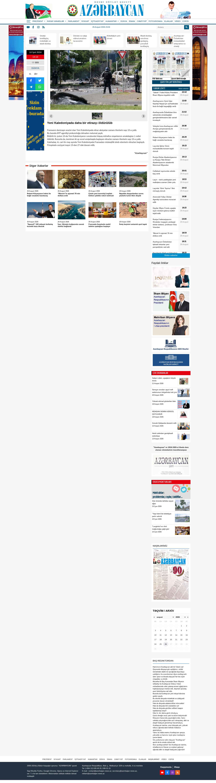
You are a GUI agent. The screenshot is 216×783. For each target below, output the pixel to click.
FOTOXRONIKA (155, 21)
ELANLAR (168, 21)
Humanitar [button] (111, 21)
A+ (36, 73)
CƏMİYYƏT (142, 21)
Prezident (47, 759)
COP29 (185, 21)
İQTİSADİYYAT (97, 21)
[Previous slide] (51, 116)
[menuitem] (97, 116)
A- (30, 74)
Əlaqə (177, 767)
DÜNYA (123, 21)
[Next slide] (144, 116)
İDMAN (132, 21)
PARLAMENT (73, 21)
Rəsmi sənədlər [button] (56, 21)
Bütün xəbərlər (184, 88)
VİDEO (177, 21)
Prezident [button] (38, 21)
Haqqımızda (166, 767)
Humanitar (92, 759)
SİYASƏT (85, 21)
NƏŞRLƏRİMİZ (153, 759)
